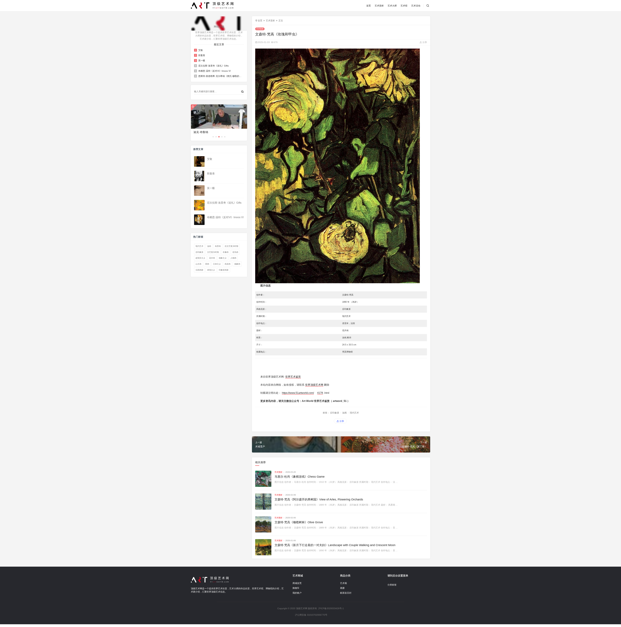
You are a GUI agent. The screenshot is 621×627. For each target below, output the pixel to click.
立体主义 (217, 264)
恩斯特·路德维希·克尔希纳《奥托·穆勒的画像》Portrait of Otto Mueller (220, 76)
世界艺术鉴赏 (293, 376)
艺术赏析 (379, 5)
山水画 (198, 264)
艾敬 (200, 50)
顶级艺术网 (301, 608)
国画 (207, 264)
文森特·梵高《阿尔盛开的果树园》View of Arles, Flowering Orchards (319, 499)
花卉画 (212, 258)
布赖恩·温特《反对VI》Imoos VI (214, 71)
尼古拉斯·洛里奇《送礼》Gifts (213, 65)
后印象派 (199, 252)
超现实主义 (200, 258)
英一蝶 (201, 60)
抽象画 (237, 264)
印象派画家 (224, 270)
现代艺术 (199, 246)
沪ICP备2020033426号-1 (331, 608)
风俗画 (227, 264)
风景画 (218, 246)
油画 (209, 246)
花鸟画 (235, 252)
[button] (213, 136)
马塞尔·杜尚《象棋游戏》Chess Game (300, 476)
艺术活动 (415, 5)
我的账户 (297, 593)
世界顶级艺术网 (314, 384)
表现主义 (211, 270)
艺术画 (343, 583)
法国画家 (199, 270)
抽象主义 (223, 258)
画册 (342, 588)
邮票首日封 (345, 593)
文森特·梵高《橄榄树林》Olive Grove (299, 522)
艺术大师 (392, 5)
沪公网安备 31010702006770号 (311, 615)
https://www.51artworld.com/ (298, 393)
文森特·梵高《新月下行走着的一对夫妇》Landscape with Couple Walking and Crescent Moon (335, 545)
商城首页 (297, 583)
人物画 (233, 258)
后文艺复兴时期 (231, 246)
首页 (368, 5)
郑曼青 (201, 55)
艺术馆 (404, 5)
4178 (320, 393)
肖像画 (226, 252)
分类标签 (392, 584)
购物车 (296, 588)
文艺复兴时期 (213, 252)
